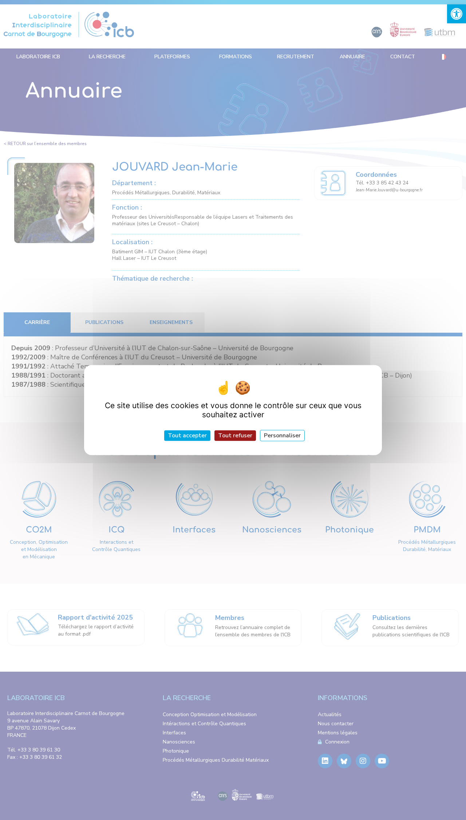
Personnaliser (282, 435)
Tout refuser (235, 435)
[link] (456, 13)
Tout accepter (187, 435)
